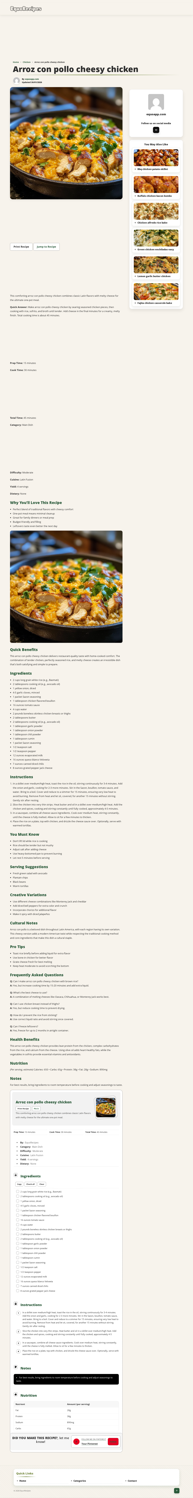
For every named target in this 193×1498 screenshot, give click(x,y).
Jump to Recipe (46, 246)
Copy (19, 1184)
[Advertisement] (85, 36)
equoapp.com (32, 79)
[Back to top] (176, 1490)
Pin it (36, 1108)
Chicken (27, 62)
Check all (30, 1184)
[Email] (156, 130)
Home (16, 62)
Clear (41, 1184)
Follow (113, 1441)
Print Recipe (21, 246)
